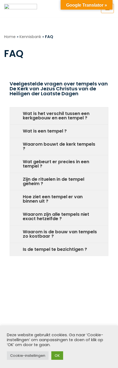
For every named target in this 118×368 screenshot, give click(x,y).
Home (10, 36)
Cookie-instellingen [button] (27, 355)
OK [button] (57, 355)
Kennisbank (30, 36)
